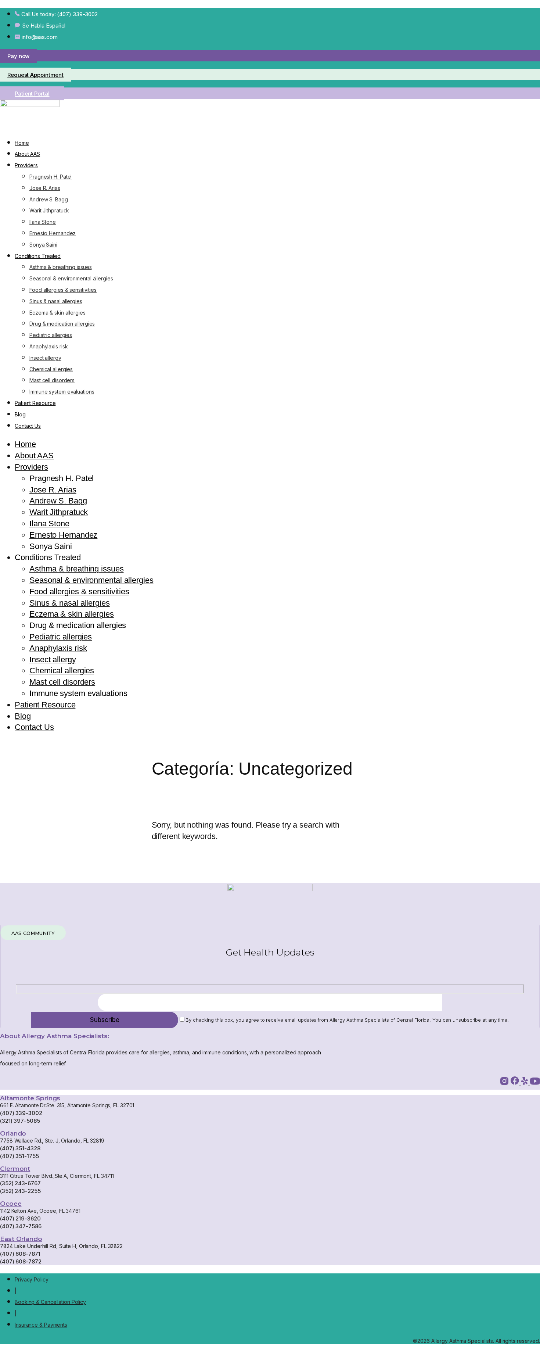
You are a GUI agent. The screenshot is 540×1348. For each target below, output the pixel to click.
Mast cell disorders (52, 380)
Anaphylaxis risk (48, 346)
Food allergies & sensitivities (63, 290)
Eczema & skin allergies (57, 312)
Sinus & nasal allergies (55, 301)
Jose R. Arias (44, 188)
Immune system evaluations (61, 391)
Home (22, 143)
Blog (20, 414)
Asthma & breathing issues (60, 267)
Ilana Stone (42, 222)
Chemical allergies (51, 369)
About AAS (27, 154)
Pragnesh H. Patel (50, 176)
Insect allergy (45, 358)
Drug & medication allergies (62, 323)
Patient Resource (35, 403)
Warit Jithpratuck (49, 210)
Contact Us (28, 426)
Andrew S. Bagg (48, 199)
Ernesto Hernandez (52, 233)
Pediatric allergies (50, 335)
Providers (26, 165)
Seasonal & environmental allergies (71, 278)
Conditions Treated (38, 256)
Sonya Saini (43, 244)
